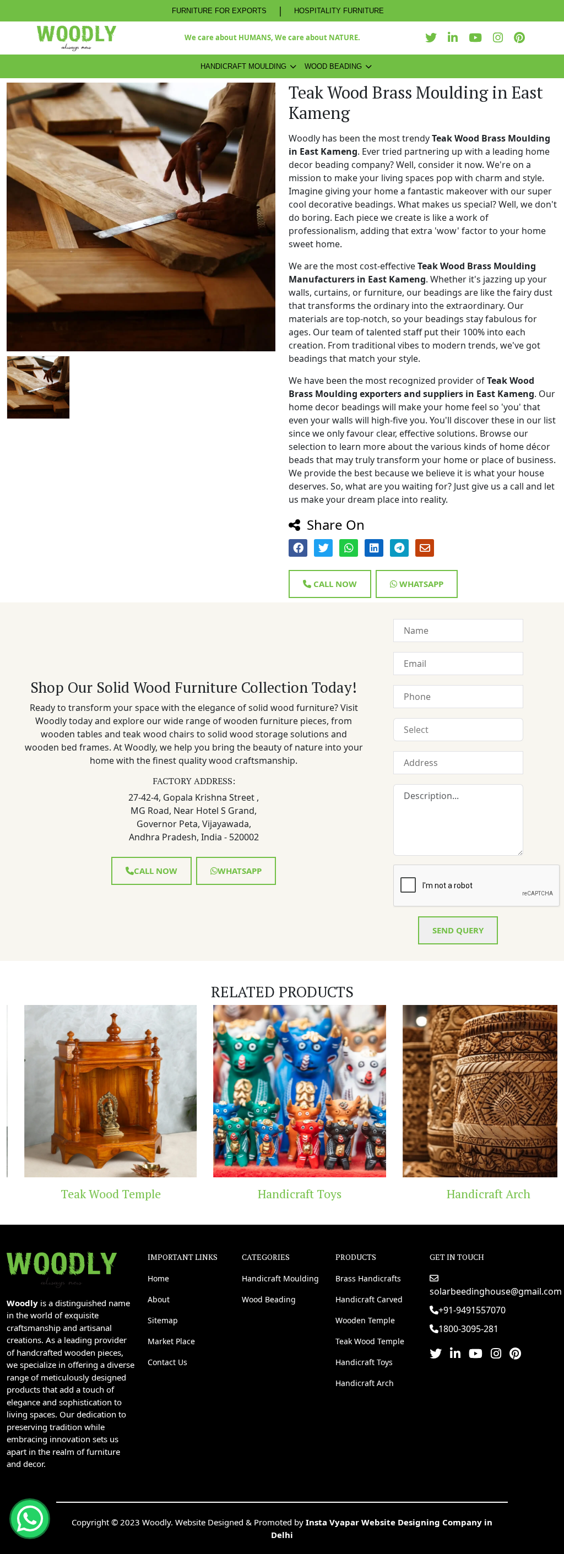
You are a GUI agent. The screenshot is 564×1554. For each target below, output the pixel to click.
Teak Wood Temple (93, 1194)
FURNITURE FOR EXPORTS (219, 11)
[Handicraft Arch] (471, 1091)
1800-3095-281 (468, 1329)
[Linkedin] (455, 38)
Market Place (171, 1341)
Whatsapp (420, 583)
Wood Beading (333, 66)
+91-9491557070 (472, 1310)
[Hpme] (76, 38)
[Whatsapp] (29, 1518)
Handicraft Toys (282, 1194)
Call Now (334, 583)
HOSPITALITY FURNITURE (339, 11)
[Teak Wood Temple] (93, 1091)
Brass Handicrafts (368, 1278)
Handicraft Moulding (243, 66)
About (159, 1299)
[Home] (62, 1269)
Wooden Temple (365, 1320)
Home (158, 1278)
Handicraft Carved (369, 1299)
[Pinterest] (522, 38)
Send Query (458, 930)
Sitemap (163, 1320)
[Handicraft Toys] (282, 1091)
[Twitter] (433, 38)
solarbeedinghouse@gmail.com (496, 1291)
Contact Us (167, 1362)
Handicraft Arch (471, 1194)
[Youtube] (478, 38)
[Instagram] (500, 38)
